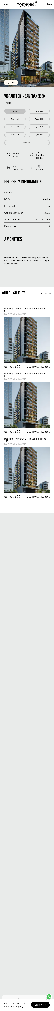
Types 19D (39, 134)
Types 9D (15, 111)
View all (46, 293)
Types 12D (15, 119)
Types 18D (15, 127)
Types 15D (39, 127)
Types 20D (27, 142)
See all (13, 82)
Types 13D (39, 119)
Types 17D (15, 134)
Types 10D (39, 111)
